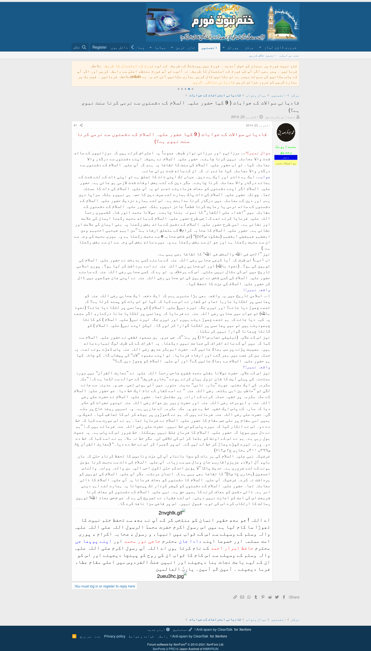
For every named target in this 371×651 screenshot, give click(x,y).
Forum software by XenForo (185, 644)
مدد (97, 635)
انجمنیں (209, 47)
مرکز (249, 47)
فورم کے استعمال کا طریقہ (128, 65)
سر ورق (85, 635)
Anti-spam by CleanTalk (214, 629)
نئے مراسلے (289, 55)
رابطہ (162, 635)
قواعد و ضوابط (141, 635)
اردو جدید (156, 629)
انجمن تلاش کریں (262, 55)
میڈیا (160, 47)
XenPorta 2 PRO (164, 649)
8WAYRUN (210, 649)
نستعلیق (181, 629)
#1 (75, 125)
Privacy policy (114, 635)
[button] (278, 47)
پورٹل (233, 47)
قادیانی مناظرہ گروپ (214, 82)
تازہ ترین (185, 47)
